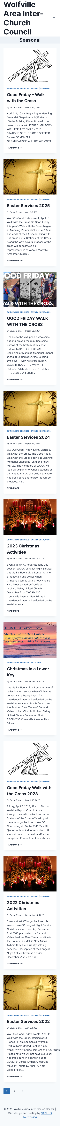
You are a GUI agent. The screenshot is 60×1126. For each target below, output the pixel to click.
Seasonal (45, 88)
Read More (15, 148)
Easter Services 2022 (28, 1021)
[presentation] (30, 66)
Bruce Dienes (16, 107)
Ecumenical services (18, 88)
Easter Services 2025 (28, 205)
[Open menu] (54, 18)
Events (35, 88)
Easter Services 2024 (28, 437)
